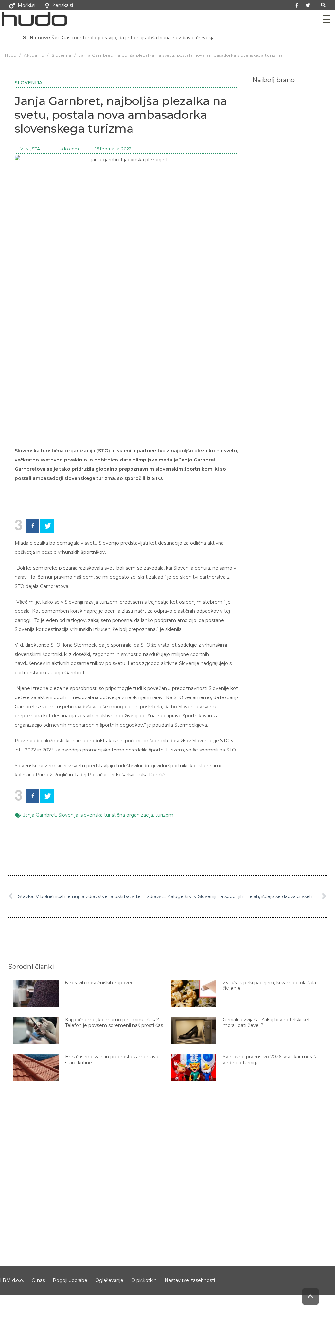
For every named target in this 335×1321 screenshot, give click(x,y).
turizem (164, 815)
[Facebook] (32, 526)
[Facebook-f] (297, 5)
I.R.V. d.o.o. (12, 1280)
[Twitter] (307, 5)
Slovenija (28, 83)
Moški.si (26, 5)
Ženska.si (62, 5)
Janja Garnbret (39, 815)
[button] (323, 5)
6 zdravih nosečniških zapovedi (100, 983)
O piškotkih (144, 1280)
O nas (38, 1280)
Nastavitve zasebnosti (190, 1280)
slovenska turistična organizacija (116, 815)
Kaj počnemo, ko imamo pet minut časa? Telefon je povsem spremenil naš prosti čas (114, 1022)
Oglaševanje (109, 1280)
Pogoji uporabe (70, 1280)
